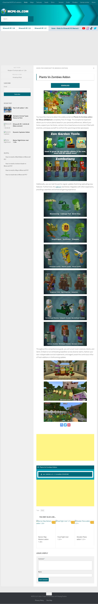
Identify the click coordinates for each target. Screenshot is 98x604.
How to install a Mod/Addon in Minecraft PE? (17, 158)
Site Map (49, 600)
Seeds (46, 2)
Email (5, 86)
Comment (41, 559)
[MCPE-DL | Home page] (15, 11)
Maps (32, 2)
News (93, 2)
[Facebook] (61, 424)
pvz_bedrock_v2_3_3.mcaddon (56, 474)
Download (65, 85)
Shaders (74, 2)
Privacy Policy (39, 600)
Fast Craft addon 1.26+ (20, 108)
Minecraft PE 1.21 (41, 28)
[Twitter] (65, 424)
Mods (25, 2)
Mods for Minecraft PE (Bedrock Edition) (70, 28)
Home (53, 28)
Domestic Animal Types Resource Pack (20, 117)
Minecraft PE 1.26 (9, 28)
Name (40, 572)
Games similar (84, 2)
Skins (52, 2)
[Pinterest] (69, 424)
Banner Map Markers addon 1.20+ (43, 539)
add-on (58, 187)
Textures (39, 2)
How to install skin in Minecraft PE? (16, 175)
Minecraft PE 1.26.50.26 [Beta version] (21, 125)
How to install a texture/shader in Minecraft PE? (15, 165)
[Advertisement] (49, 45)
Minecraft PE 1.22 (25, 28)
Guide (67, 2)
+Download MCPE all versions (11, 2)
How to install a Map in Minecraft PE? (17, 170)
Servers (60, 2)
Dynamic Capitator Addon (21, 132)
